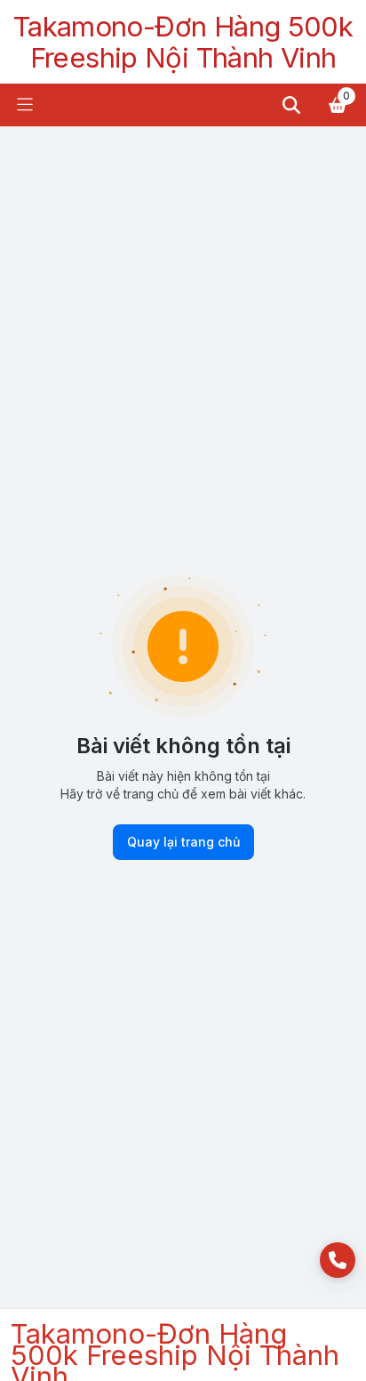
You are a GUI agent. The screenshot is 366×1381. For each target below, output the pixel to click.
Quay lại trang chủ (183, 841)
